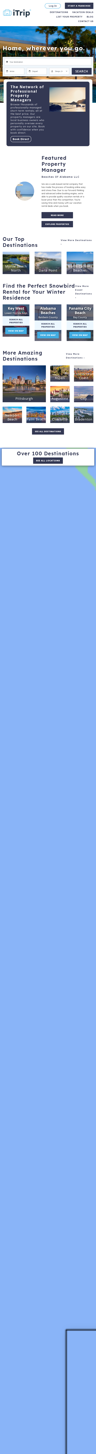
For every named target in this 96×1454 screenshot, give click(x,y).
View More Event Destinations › (83, 292)
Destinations (59, 12)
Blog (90, 16)
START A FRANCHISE (79, 5)
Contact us (85, 21)
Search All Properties (16, 321)
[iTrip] (17, 13)
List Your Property (69, 16)
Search (81, 71)
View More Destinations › (76, 242)
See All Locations (48, 460)
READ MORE (57, 215)
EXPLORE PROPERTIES (57, 224)
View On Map (16, 330)
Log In (53, 5)
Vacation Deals (82, 12)
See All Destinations (48, 431)
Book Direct (21, 139)
